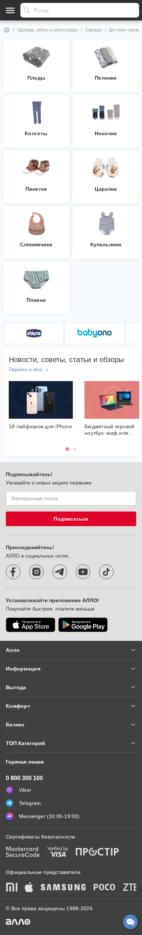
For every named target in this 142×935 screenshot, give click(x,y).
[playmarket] (83, 624)
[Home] (6, 30)
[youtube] (83, 572)
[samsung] (63, 887)
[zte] (130, 887)
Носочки (106, 133)
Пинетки (36, 189)
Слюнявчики (36, 244)
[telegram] (59, 572)
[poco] (104, 887)
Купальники (106, 244)
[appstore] (30, 624)
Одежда (93, 30)
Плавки (36, 300)
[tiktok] (106, 572)
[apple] (29, 887)
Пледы (36, 78)
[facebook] (13, 572)
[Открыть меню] (10, 10)
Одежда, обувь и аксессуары (47, 30)
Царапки (106, 189)
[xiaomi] (11, 887)
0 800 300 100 (24, 778)
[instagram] (36, 572)
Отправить (27, 10)
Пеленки (106, 78)
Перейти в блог (26, 369)
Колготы (36, 133)
